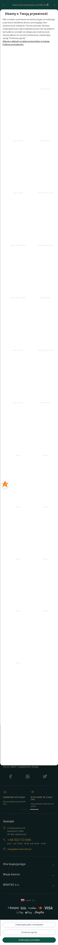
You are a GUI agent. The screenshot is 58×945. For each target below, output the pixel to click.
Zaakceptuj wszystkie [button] (29, 939)
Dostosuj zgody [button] (29, 932)
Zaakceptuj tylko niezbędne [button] (29, 924)
